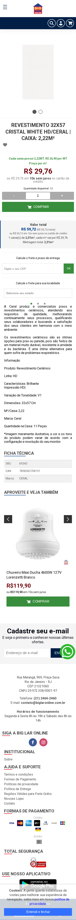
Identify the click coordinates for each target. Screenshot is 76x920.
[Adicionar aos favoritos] (5, 145)
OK (69, 268)
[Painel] (60, 23)
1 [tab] (34, 112)
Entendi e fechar (38, 912)
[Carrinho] (70, 23)
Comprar (41, 207)
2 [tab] (41, 112)
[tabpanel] (38, 72)
